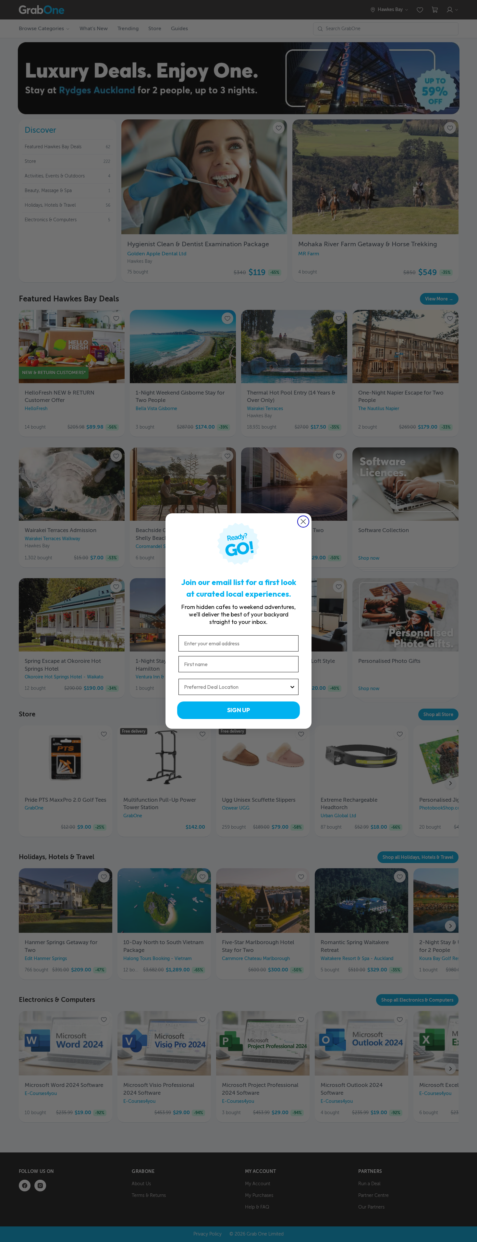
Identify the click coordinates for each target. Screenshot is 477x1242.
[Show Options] (292, 687)
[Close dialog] (303, 521)
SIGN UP (238, 710)
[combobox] (236, 687)
